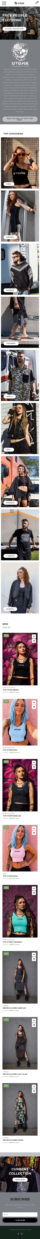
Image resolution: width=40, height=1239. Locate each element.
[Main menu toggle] (4, 3)
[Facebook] (18, 1234)
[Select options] (34, 641)
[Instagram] (22, 1234)
